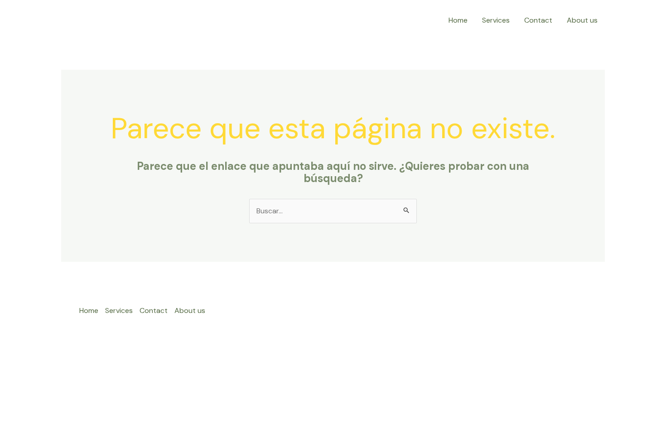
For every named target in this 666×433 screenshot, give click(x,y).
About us (582, 20)
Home (458, 20)
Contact (538, 20)
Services (496, 20)
